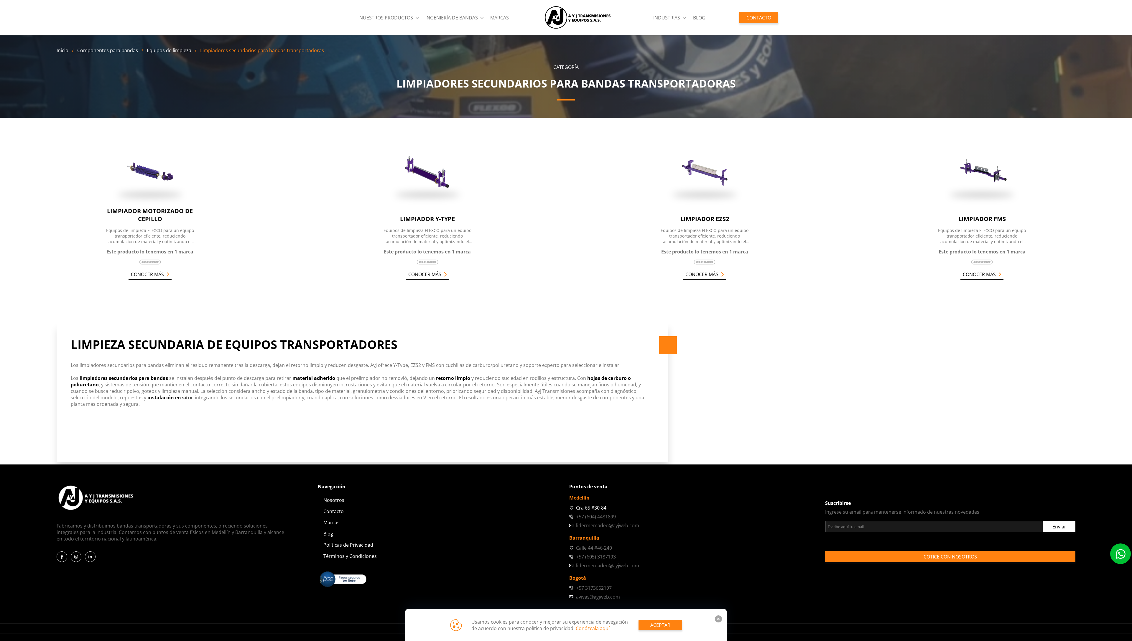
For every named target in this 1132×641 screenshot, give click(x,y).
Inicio (62, 50)
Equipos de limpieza (169, 50)
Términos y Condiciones (350, 556)
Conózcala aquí (593, 628)
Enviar (1059, 526)
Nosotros (333, 500)
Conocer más (147, 274)
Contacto (333, 511)
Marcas (499, 17)
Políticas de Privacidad (348, 545)
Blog (328, 533)
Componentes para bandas (107, 50)
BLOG (699, 17)
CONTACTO (758, 17)
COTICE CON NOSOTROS (950, 556)
